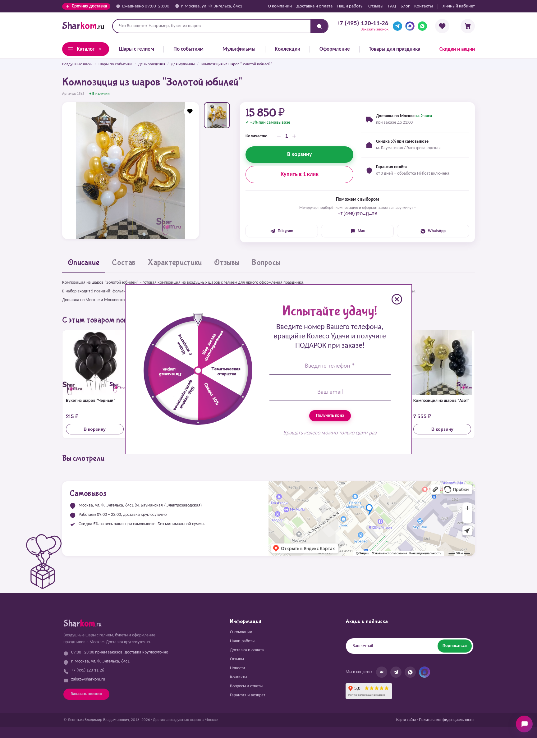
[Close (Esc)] (397, 299)
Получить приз (330, 415)
